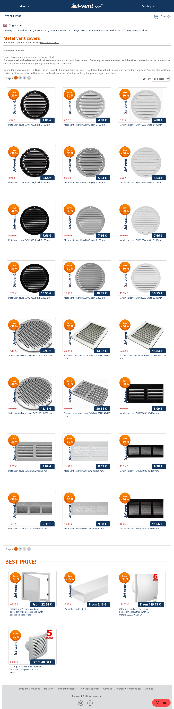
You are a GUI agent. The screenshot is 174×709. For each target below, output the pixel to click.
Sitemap (149, 688)
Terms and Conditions (29, 688)
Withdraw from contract (128, 688)
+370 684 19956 (12, 16)
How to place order (89, 688)
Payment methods (66, 688)
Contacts (107, 688)
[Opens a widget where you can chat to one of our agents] (161, 703)
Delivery (48, 688)
